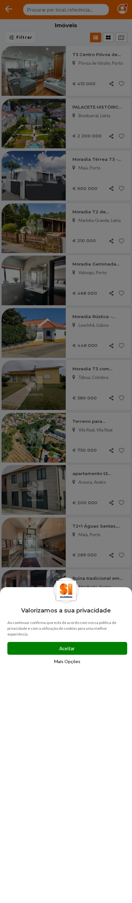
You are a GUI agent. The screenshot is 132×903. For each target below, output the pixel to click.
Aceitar (67, 648)
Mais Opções (67, 661)
